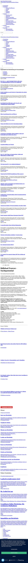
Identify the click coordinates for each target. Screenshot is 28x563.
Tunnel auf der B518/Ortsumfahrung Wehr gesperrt (12, 173)
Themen (5, 13)
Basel (7, 10)
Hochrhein (5, 6)
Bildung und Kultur (10, 17)
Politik (7, 19)
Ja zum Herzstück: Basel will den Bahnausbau (11, 225)
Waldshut (8, 12)
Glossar (4, 533)
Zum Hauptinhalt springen (6, 1)
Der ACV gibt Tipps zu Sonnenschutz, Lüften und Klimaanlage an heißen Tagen (12, 155)
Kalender (8, 26)
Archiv (4, 532)
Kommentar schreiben (7, 407)
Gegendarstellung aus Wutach (7, 144)
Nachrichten (5, 5)
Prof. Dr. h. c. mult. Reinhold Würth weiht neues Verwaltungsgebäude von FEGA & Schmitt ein (11, 82)
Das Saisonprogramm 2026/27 (7, 244)
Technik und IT (9, 15)
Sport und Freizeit (9, 23)
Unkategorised (6, 534)
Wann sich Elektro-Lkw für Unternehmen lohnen (11, 123)
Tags (4, 529)
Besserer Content (6, 530)
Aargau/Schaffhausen (10, 8)
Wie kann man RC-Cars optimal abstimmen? (11, 164)
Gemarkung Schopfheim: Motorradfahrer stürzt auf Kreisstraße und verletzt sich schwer (12, 134)
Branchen (5, 27)
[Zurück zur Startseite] (9, 2)
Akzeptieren (14, 552)
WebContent (5, 531)
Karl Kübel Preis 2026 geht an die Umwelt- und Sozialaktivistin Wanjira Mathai (11, 104)
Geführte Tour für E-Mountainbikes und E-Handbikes (13, 360)
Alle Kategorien (9, 29)
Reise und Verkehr (9, 20)
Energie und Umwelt (10, 24)
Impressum (5, 538)
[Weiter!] (10, 341)
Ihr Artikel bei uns (7, 536)
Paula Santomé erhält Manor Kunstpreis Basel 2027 (12, 215)
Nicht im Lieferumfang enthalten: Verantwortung (11, 234)
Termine (5, 25)
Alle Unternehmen (9, 30)
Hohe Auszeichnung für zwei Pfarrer (9, 114)
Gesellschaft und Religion (11, 18)
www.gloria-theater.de (21, 308)
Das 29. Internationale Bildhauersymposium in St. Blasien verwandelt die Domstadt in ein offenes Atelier (13, 392)
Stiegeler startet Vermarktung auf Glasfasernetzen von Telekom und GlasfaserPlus (12, 184)
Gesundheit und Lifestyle (11, 22)
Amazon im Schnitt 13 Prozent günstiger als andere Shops (13, 205)
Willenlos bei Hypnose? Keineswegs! (8, 328)
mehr (14, 556)
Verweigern (14, 549)
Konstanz (8, 11)
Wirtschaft (8, 16)
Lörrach (7, 9)
